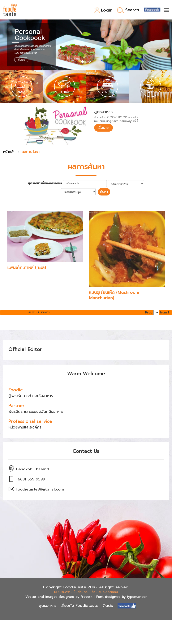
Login (106, 10)
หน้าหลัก (9, 151)
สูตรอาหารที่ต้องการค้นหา (45, 183)
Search (132, 10)
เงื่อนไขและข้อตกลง (104, 592)
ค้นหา (104, 191)
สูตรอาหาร (47, 605)
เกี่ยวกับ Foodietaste (79, 605)
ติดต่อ (108, 605)
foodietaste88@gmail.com (40, 489)
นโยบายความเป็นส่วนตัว (70, 592)
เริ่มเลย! (103, 128)
